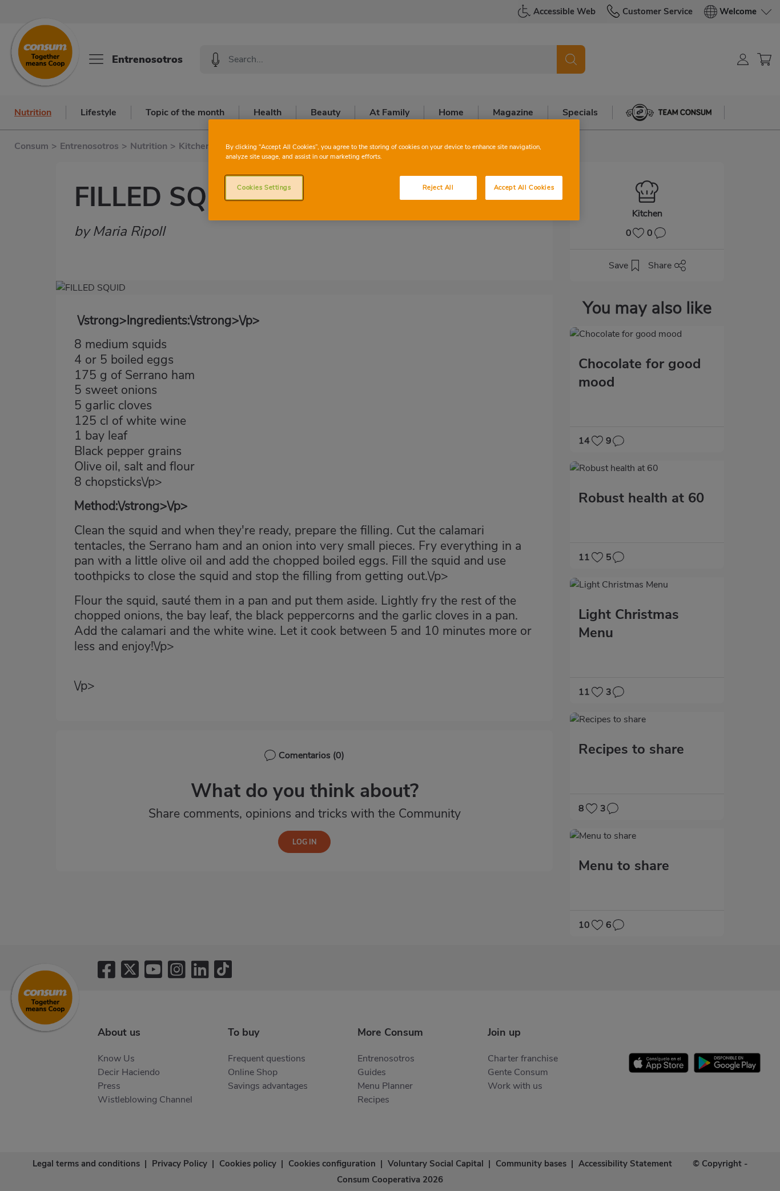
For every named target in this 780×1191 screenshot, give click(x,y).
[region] (394, 169)
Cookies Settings (264, 187)
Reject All (438, 187)
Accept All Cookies (524, 187)
